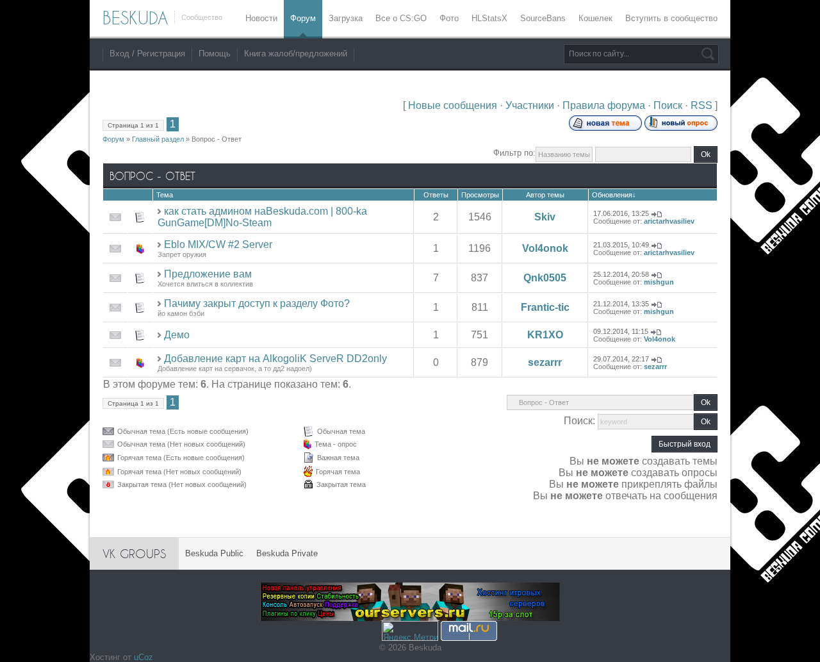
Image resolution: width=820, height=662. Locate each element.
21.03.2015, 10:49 (621, 245)
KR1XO (545, 334)
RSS (701, 105)
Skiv (544, 216)
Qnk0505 (544, 277)
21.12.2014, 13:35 (621, 304)
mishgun (659, 282)
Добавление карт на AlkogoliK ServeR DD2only (275, 358)
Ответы (435, 195)
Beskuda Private (287, 553)
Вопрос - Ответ (217, 139)
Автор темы (545, 195)
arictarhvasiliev (669, 221)
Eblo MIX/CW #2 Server (218, 244)
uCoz (143, 657)
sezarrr (545, 362)
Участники (529, 105)
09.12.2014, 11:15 (620, 331)
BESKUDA (135, 18)
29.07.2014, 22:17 (621, 359)
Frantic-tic (545, 307)
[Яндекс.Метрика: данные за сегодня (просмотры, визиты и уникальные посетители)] (410, 631)
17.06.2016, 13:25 (621, 213)
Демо (177, 334)
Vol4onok (545, 248)
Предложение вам (208, 274)
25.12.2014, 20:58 (621, 274)
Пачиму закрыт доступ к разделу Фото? (257, 303)
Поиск (667, 105)
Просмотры (480, 195)
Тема (164, 195)
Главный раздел (158, 139)
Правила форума (603, 105)
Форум (113, 139)
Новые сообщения (452, 105)
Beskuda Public (214, 553)
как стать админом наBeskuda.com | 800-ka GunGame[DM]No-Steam (262, 217)
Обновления (612, 195)
